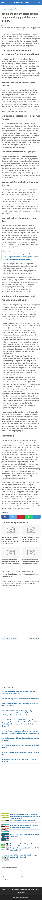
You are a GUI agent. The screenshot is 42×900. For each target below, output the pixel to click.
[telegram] (37, 517)
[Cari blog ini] (39, 2)
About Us (5, 889)
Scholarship (26, 874)
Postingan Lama (34, 638)
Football (5, 880)
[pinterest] (21, 517)
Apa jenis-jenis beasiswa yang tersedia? (17, 254)
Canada (5, 871)
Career (5, 874)
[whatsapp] (29, 517)
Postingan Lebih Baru (9, 638)
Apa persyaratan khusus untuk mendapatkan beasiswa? (22, 257)
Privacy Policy (28, 889)
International (21, 892)
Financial (5, 877)
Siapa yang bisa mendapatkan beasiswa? (17, 259)
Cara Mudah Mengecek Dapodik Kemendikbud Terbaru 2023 (20, 699)
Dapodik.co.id (21, 2)
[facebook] (5, 517)
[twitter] (13, 517)
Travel (24, 877)
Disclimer (20, 889)
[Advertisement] (21, 664)
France (24, 871)
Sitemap (36, 889)
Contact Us (12, 889)
